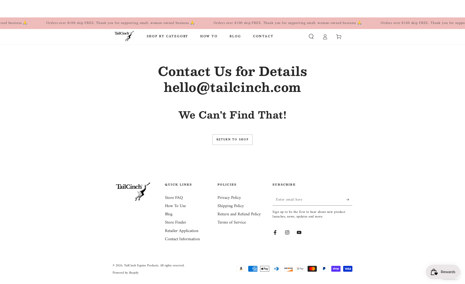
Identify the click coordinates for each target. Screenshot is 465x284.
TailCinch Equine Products (141, 265)
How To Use (175, 206)
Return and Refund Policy (239, 214)
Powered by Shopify (126, 273)
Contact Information (182, 239)
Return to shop (233, 139)
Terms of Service (231, 222)
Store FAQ (174, 198)
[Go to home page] (124, 36)
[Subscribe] (349, 199)
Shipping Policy (230, 206)
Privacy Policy (229, 198)
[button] (311, 36)
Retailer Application (181, 231)
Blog (168, 214)
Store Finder (175, 222)
